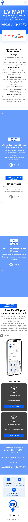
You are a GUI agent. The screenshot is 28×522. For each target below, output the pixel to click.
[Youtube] (14, 515)
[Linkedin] (10, 515)
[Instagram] (18, 515)
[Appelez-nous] (8, 479)
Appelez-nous (8, 483)
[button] (25, 2)
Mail (20, 483)
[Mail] (19, 479)
